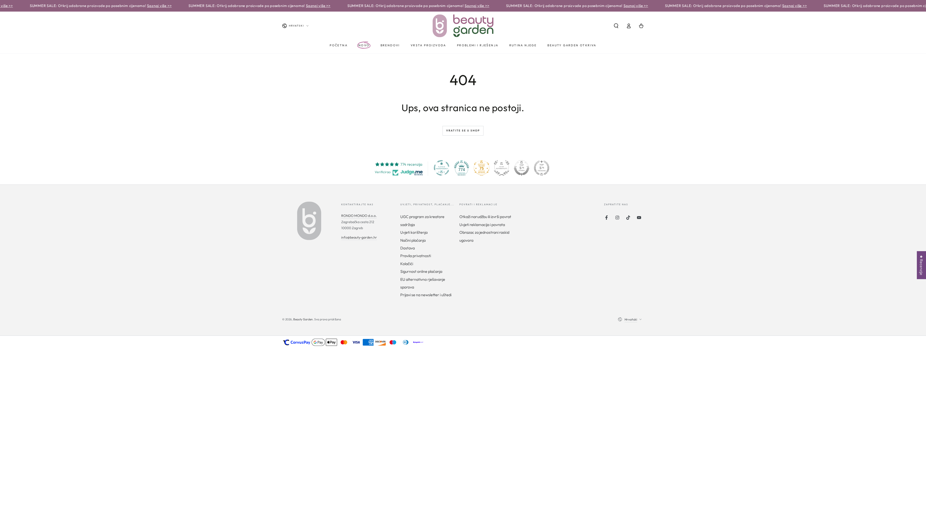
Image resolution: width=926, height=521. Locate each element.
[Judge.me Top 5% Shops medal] (521, 168)
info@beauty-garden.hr (359, 237)
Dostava (407, 248)
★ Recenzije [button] (921, 265)
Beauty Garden (303, 319)
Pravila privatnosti (415, 255)
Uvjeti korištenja (414, 232)
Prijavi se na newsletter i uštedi (425, 294)
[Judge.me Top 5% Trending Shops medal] (541, 168)
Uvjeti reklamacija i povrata (482, 224)
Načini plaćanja (413, 240)
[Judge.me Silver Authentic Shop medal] (501, 168)
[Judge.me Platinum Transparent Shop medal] (441, 168)
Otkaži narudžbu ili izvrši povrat (485, 216)
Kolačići (406, 263)
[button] (616, 26)
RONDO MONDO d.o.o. (359, 215)
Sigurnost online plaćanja (421, 271)
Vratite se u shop (463, 130)
